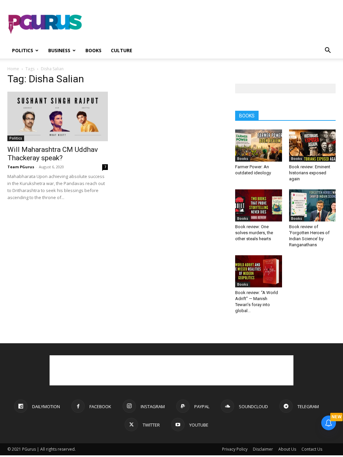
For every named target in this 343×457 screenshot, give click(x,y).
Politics (22, 50)
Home (13, 69)
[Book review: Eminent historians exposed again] (312, 145)
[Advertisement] (213, 24)
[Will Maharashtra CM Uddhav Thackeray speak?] (57, 116)
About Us (287, 449)
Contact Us (311, 449)
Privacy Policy (235, 449)
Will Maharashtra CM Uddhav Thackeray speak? (52, 154)
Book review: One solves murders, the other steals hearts (254, 232)
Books (93, 50)
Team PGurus (20, 166)
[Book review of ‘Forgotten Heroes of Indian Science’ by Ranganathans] (312, 205)
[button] (328, 51)
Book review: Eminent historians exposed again (309, 172)
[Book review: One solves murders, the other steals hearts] (258, 205)
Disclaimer (263, 449)
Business (59, 50)
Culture (121, 50)
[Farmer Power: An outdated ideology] (258, 145)
